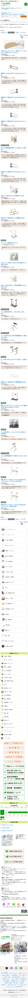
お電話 (15, 957)
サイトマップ (18, 992)
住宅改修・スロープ (5, 978)
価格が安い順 (4, 32)
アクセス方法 (3, 954)
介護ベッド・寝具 (14, 978)
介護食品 (22, 980)
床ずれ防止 (22, 14)
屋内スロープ (16, 14)
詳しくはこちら (5, 885)
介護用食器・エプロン (15, 980)
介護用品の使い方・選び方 (7, 824)
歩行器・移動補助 (4, 972)
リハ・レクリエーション (21, 984)
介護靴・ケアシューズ (23, 973)
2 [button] (23, 37)
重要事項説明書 (11, 992)
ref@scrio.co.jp (22, 941)
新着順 (17, 32)
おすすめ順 (23, 32)
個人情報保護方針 (22, 990)
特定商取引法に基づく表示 (13, 990)
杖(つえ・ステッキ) (13, 973)
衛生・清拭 (16, 982)
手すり (20, 8)
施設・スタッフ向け (12, 984)
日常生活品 (21, 982)
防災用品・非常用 (18, 986)
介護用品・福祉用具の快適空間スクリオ (9, 8)
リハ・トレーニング (10, 986)
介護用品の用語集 (5, 827)
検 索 (23, 16)
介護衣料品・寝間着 (8, 982)
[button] (27, 37)
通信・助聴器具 (6, 980)
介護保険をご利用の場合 (7, 830)
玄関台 (2, 14)
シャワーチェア (8, 14)
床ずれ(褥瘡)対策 (23, 978)
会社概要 (5, 990)
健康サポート (4, 984)
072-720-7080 (19, 938)
